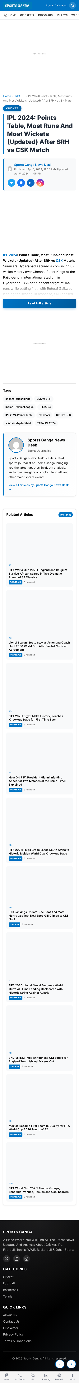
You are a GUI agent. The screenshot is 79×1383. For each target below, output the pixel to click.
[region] (39, 54)
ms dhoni (44, 415)
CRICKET (19, 96)
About (49, 5)
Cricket (8, 1277)
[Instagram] (26, 1258)
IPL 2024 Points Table (19, 415)
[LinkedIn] (16, 1258)
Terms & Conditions (17, 1341)
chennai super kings (17, 398)
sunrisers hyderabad (18, 423)
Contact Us (11, 1321)
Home (7, 96)
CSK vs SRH (43, 398)
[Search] (72, 5)
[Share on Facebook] (21, 183)
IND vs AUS (45, 15)
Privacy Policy (13, 1334)
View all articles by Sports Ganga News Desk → (38, 487)
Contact (62, 5)
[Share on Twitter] (11, 183)
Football (9, 1283)
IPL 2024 (10, 255)
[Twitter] (6, 1258)
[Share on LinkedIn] (31, 183)
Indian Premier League (19, 406)
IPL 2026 (62, 15)
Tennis (7, 1296)
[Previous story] (59, 1364)
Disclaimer (10, 1328)
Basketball (10, 1290)
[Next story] (71, 1364)
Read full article (40, 303)
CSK (59, 261)
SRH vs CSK (63, 415)
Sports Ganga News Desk (33, 165)
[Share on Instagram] (40, 183)
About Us (10, 1315)
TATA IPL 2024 (46, 423)
